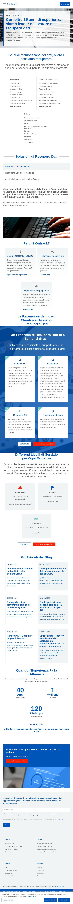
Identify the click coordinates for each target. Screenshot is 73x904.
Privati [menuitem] (26, 123)
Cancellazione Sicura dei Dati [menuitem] (14, 846)
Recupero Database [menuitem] (46, 86)
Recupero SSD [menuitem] (15, 97)
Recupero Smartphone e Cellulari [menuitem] (21, 100)
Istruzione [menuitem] (27, 137)
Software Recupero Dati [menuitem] (44, 843)
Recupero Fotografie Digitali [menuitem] (48, 83)
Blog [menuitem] (6, 867)
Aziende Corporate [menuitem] (30, 121)
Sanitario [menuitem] (27, 131)
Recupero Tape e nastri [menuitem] (17, 103)
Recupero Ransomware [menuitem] (47, 92)
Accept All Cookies (50, 900)
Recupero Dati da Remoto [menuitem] (48, 100)
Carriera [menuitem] (39, 876)
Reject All (64, 900)
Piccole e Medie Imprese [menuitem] (32, 118)
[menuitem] (15, 106)
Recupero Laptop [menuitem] (15, 92)
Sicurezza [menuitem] (40, 873)
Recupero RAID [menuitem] (15, 83)
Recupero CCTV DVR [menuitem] (46, 97)
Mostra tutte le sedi (58, 886)
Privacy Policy (59, 819)
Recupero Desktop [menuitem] (16, 89)
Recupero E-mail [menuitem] (44, 89)
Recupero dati (28, 309)
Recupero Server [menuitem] (15, 86)
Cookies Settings (8, 900)
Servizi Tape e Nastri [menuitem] (11, 849)
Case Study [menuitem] (8, 873)
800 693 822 (24, 444)
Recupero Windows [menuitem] (45, 95)
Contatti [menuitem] (39, 867)
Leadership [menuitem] (40, 870)
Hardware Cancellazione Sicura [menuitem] (47, 852)
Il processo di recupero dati (17, 275)
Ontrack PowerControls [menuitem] (44, 846)
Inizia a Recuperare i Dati (44, 444)
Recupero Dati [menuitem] (9, 843)
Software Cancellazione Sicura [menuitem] (46, 849)
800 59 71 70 (65, 4)
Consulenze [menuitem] (28, 139)
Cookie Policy (32, 896)
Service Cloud (45, 275)
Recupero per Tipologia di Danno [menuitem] (50, 103)
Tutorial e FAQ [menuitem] (9, 876)
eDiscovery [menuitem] (8, 852)
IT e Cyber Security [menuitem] (30, 134)
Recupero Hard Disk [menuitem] (16, 95)
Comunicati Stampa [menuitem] (11, 870)
